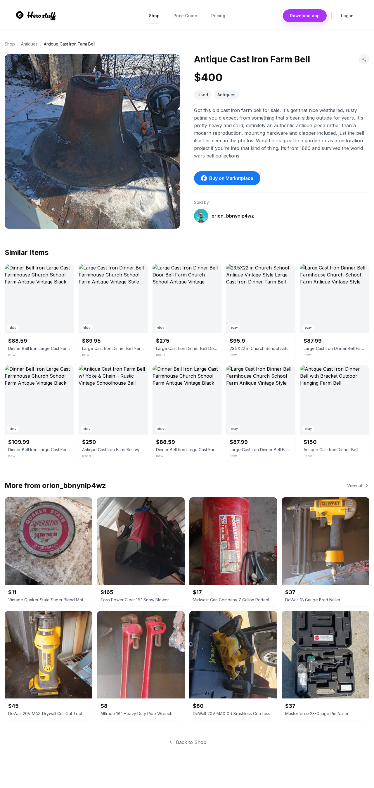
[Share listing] (364, 59)
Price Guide (185, 15)
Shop (154, 15)
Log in (347, 15)
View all (355, 485)
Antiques (29, 43)
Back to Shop (191, 742)
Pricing (218, 15)
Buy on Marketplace (231, 178)
